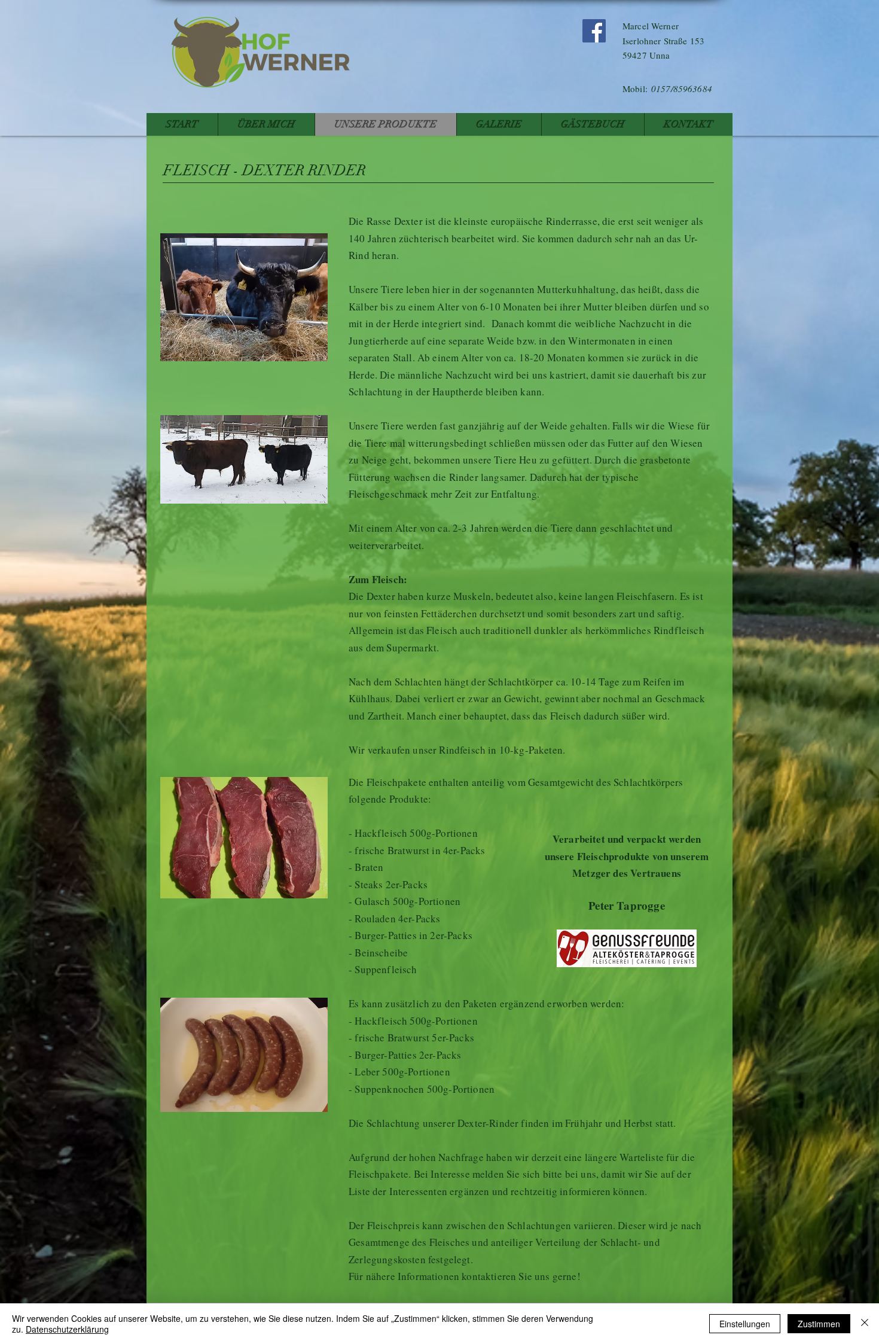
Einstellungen (744, 1324)
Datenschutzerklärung (67, 1329)
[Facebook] (594, 30)
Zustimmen (819, 1324)
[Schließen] (864, 1323)
